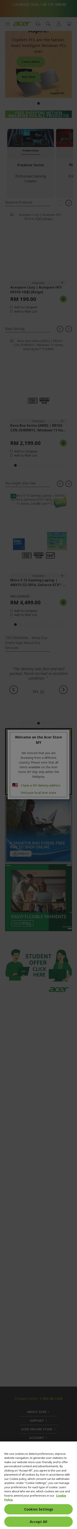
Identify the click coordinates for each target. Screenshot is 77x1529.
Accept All (38, 1521)
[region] (38, 1485)
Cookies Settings (38, 1509)
